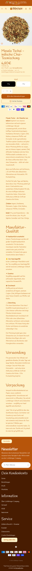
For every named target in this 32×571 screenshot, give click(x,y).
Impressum (4, 512)
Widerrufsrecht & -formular (10, 524)
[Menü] (2, 9)
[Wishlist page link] (22, 9)
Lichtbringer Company (18, 560)
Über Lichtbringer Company (10, 501)
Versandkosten (17, 68)
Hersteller (6, 441)
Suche (3, 478)
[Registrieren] (28, 465)
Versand (4, 505)
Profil (3, 486)
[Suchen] (6, 9)
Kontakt (12, 3)
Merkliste (4, 489)
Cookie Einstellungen (8, 535)
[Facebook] (16, 547)
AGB (3, 509)
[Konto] (26, 9)
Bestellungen (5, 482)
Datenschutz (5, 532)
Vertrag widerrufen (9, 540)
